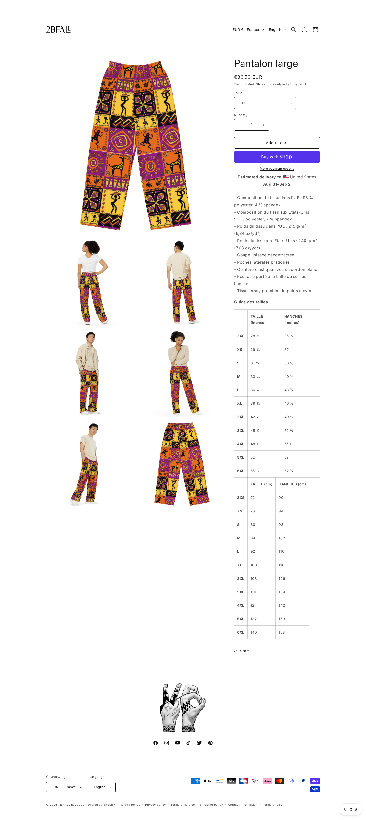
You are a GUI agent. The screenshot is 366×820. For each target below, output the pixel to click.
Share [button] (245, 651)
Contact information (243, 804)
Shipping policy (211, 804)
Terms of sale (273, 804)
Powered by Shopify (100, 804)
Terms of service (183, 804)
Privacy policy (155, 804)
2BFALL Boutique (72, 804)
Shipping (263, 84)
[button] (293, 29)
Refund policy (130, 804)
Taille (238, 93)
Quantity (240, 115)
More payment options (277, 168)
